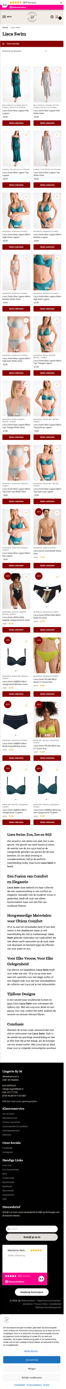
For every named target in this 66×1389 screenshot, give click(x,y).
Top (10, 169)
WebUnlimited (28, 1300)
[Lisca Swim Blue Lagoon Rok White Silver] (47, 84)
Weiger (32, 1368)
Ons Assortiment (10, 1169)
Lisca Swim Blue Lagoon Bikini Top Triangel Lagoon (47, 362)
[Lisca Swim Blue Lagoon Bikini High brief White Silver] (16, 334)
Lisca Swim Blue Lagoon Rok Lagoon (15, 112)
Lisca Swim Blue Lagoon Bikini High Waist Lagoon (16, 235)
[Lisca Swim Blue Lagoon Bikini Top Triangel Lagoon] (47, 334)
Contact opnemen (11, 1122)
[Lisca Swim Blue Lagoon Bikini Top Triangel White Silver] (16, 398)
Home (5, 27)
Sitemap (39, 1307)
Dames (5, 107)
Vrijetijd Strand (17, 107)
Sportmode (7, 1190)
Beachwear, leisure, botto (15, 105)
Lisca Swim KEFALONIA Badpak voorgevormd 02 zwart (16, 618)
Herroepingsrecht (11, 1130)
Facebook (7, 1148)
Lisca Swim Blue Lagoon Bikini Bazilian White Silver (16, 297)
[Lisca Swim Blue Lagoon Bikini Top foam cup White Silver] (16, 463)
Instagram (7, 1152)
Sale (4, 1199)
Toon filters (13, 44)
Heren (46, 548)
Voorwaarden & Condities (15, 1126)
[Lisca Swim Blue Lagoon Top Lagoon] (16, 148)
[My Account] (52, 17)
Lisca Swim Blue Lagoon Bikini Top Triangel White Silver (16, 426)
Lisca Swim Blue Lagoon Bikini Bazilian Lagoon (47, 235)
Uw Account (8, 1113)
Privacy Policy (41, 1304)
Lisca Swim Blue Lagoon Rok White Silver (46, 112)
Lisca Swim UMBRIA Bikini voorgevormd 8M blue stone (14, 682)
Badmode (6, 231)
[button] (57, 17)
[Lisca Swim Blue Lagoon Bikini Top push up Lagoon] (47, 398)
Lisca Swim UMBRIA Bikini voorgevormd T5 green (14, 811)
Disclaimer (28, 1304)
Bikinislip (16, 231)
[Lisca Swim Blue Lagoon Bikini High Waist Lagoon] (16, 210)
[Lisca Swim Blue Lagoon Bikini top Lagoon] (16, 527)
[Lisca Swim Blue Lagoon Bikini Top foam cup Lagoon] (47, 463)
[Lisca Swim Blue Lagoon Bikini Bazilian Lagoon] (47, 210)
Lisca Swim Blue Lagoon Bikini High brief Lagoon (47, 297)
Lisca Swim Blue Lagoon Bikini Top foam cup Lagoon (47, 490)
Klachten (6, 1134)
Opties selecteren (16, 123)
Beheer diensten (31, 1351)
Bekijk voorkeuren (32, 1377)
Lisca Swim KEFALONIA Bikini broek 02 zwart (47, 616)
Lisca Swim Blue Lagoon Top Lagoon (15, 173)
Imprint (46, 1385)
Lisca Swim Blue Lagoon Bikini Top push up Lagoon (47, 426)
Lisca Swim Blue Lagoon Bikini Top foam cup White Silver (16, 490)
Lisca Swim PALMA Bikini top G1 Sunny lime (46, 747)
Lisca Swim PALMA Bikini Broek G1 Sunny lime (45, 680)
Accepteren (32, 1359)
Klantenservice (9, 1118)
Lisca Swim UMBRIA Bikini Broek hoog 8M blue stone (14, 744)
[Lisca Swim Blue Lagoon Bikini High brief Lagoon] (47, 272)
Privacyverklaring (34, 1385)
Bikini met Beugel (51, 419)
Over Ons (7, 1165)
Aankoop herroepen (31, 1292)
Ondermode (8, 1178)
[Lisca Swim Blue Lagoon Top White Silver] (47, 148)
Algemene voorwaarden (49, 1300)
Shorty (53, 548)
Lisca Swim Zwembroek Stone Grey (47, 552)
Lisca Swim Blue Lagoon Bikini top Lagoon (16, 554)
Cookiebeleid (19, 1385)
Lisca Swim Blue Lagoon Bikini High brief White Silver (16, 359)
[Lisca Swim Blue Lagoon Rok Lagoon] (16, 84)
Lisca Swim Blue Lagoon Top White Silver (46, 173)
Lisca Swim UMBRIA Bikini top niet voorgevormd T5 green (47, 811)
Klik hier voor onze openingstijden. (20, 1101)
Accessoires (8, 1194)
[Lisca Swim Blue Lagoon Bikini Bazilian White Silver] (16, 272)
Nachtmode (8, 1182)
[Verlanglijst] (26, 70)
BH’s (4, 1174)
